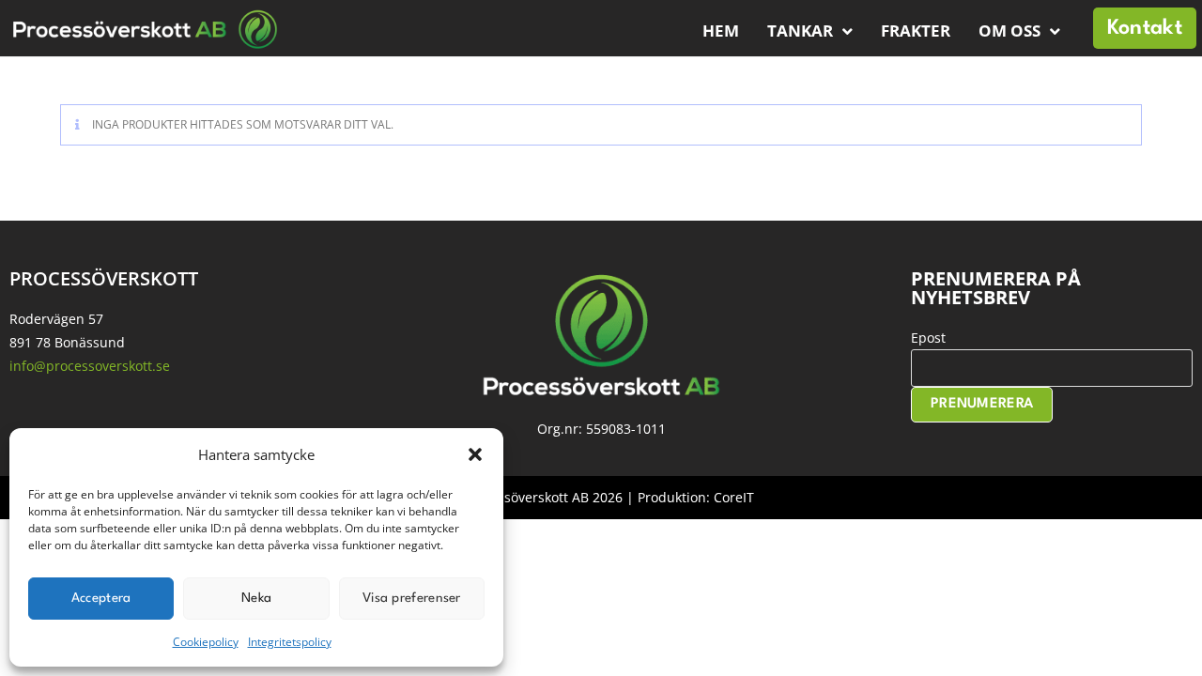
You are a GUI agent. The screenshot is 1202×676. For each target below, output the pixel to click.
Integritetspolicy (289, 642)
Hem (720, 30)
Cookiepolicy (206, 642)
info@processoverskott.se (89, 366)
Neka (256, 598)
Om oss (1009, 30)
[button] (475, 454)
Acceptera (101, 598)
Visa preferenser (411, 598)
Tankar (800, 30)
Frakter (915, 30)
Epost (928, 337)
